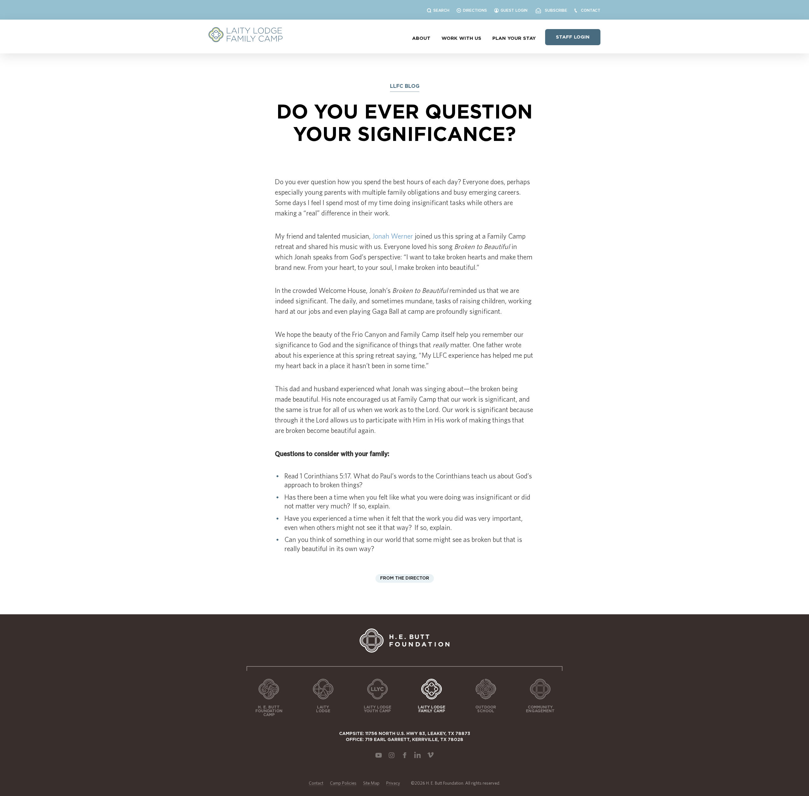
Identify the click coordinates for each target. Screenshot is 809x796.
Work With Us (461, 38)
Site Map (371, 783)
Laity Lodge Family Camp (431, 709)
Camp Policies (343, 783)
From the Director (404, 578)
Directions (475, 10)
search (441, 10)
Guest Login (514, 10)
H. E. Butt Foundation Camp (269, 711)
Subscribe (554, 10)
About (421, 38)
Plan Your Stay (514, 38)
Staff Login (573, 37)
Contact (590, 10)
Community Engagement (540, 709)
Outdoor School (485, 709)
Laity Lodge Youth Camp (377, 709)
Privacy (393, 783)
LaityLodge (323, 709)
